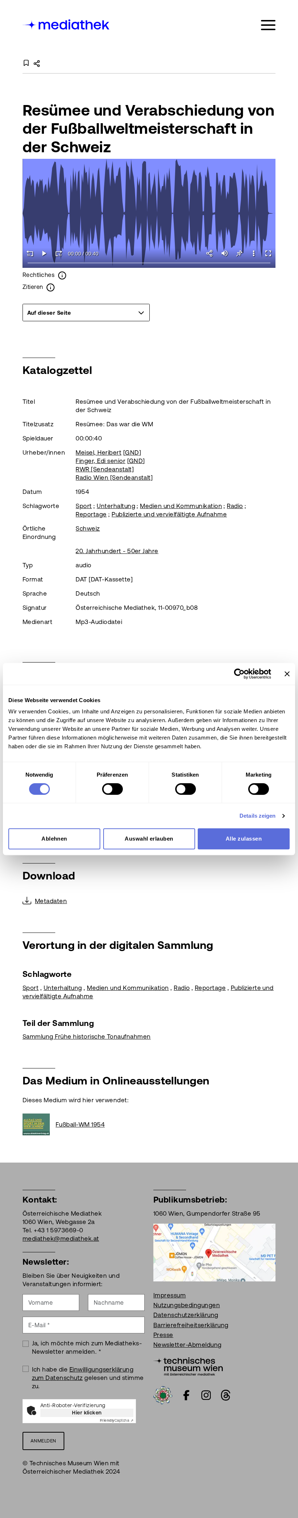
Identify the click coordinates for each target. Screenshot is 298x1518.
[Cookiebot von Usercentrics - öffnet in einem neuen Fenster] (239, 673)
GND (132, 452)
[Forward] (59, 253)
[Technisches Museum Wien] (188, 1365)
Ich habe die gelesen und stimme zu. (88, 1378)
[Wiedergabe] (44, 253)
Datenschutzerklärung (185, 1314)
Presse (163, 1334)
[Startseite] (66, 24)
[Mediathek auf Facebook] (186, 1395)
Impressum (169, 1295)
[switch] (112, 789)
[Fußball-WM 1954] (39, 1124)
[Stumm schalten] (224, 253)
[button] (253, 253)
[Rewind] (30, 253)
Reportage (91, 514)
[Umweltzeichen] (162, 1394)
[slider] (149, 263)
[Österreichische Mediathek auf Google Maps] (214, 1252)
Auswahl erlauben (149, 838)
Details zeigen (257, 816)
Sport (84, 506)
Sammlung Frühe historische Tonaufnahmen (87, 1036)
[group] (86, 312)
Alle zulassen (244, 838)
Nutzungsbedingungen (186, 1305)
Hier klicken (87, 1413)
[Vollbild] (268, 253)
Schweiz (88, 528)
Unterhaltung (116, 506)
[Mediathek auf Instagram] (206, 1395)
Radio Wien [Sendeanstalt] (114, 477)
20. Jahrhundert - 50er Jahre (117, 551)
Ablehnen (54, 838)
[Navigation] (268, 25)
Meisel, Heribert (98, 452)
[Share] (210, 253)
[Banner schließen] (287, 673)
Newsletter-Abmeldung (187, 1344)
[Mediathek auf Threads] (225, 1395)
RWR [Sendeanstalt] (105, 469)
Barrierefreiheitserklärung (190, 1325)
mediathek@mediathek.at (61, 1238)
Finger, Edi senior (100, 460)
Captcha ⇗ (116, 1420)
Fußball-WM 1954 (80, 1124)
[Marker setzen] (239, 253)
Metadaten (51, 901)
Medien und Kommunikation (181, 506)
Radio (235, 506)
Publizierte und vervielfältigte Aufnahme (169, 514)
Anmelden (43, 1440)
